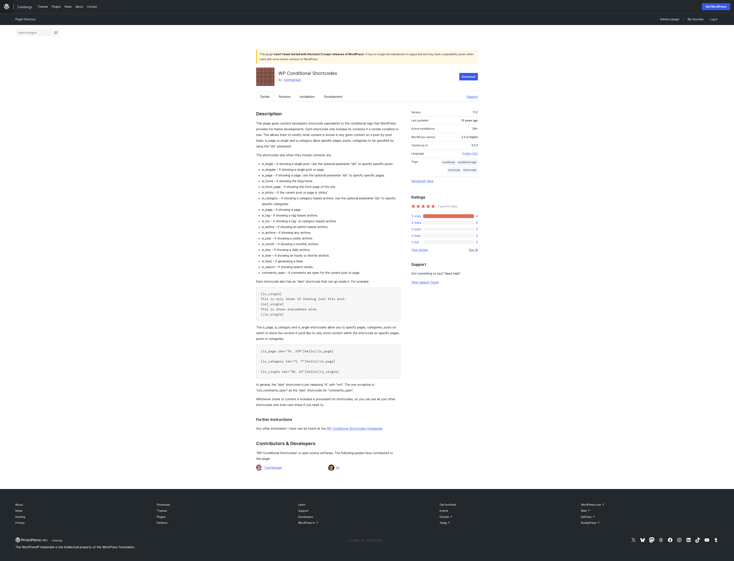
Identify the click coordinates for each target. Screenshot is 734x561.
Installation (307, 97)
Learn (301, 504)
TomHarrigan (292, 80)
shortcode (454, 170)
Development (333, 97)
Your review (419, 250)
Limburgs (57, 540)
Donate (446, 516)
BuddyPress (590, 522)
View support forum (425, 282)
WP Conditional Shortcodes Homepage (354, 428)
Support (472, 97)
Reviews (285, 97)
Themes (162, 510)
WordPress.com (592, 504)
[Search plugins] (56, 32)
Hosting (20, 516)
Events (444, 510)
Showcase (163, 504)
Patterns (162, 522)
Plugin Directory (25, 19)
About (19, 504)
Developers (305, 516)
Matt (585, 510)
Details (265, 97)
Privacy (20, 522)
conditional (448, 162)
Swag (445, 522)
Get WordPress (716, 6)
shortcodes (469, 170)
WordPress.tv (308, 522)
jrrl (337, 468)
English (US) (470, 153)
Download (468, 76)
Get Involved (448, 504)
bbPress (588, 516)
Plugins (161, 516)
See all (473, 250)
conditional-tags (467, 162)
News (18, 510)
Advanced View (422, 181)
